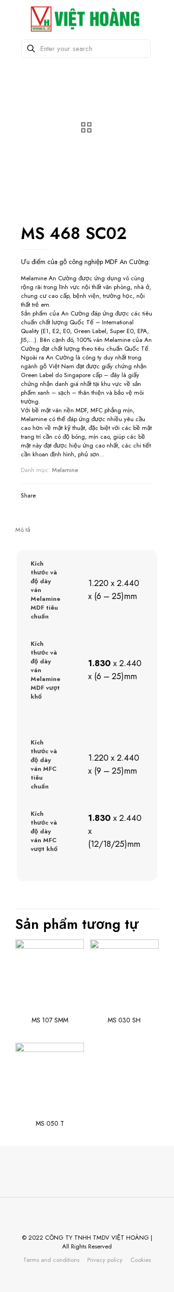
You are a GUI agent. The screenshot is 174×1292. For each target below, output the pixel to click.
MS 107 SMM (50, 1020)
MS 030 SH (124, 1020)
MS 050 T (50, 1123)
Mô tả (22, 529)
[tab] (87, 529)
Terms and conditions (51, 1259)
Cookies (140, 1259)
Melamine (65, 470)
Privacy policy (104, 1259)
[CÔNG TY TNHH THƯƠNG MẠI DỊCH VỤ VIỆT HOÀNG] (87, 18)
